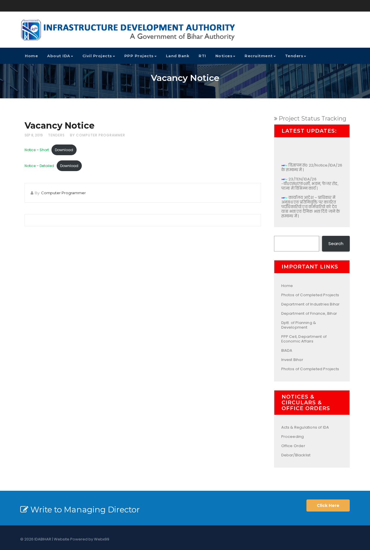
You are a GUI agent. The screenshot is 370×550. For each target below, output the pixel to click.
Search (335, 243)
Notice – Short (37, 149)
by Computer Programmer (97, 135)
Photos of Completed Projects (310, 295)
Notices (224, 55)
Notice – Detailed (39, 165)
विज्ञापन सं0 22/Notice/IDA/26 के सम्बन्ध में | (311, 165)
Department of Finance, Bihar (309, 313)
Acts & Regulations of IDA (305, 427)
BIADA (287, 350)
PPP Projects (139, 55)
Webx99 (101, 539)
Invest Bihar (292, 359)
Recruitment (259, 55)
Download (64, 149)
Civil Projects (97, 55)
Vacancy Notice (60, 125)
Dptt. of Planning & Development (298, 325)
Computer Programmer (63, 192)
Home (31, 55)
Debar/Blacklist (296, 455)
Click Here (328, 505)
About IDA (58, 55)
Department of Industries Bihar (310, 304)
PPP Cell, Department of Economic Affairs (304, 339)
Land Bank (178, 55)
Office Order (293, 446)
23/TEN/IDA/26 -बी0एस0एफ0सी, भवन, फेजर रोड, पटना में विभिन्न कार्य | (309, 180)
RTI (202, 55)
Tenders (294, 55)
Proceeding (292, 436)
